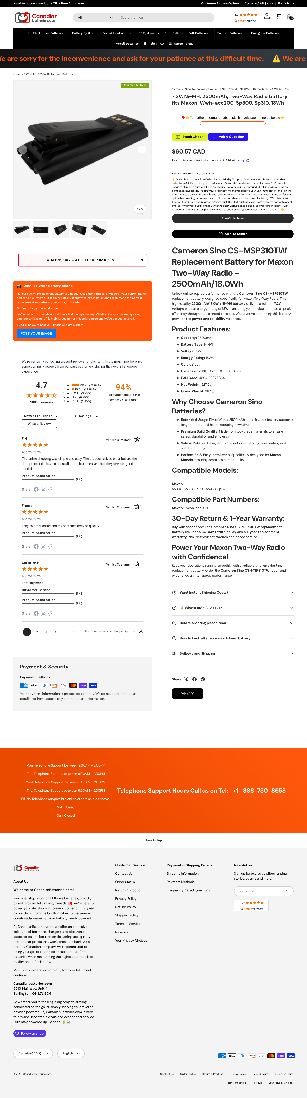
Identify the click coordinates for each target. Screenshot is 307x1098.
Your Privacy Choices (131, 940)
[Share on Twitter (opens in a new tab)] (43, 489)
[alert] (82, 260)
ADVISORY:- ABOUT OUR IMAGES (81, 260)
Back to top (153, 840)
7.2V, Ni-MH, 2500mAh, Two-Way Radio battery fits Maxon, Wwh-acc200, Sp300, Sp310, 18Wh (49, 74)
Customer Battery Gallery (220, 3)
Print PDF (187, 694)
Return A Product (128, 890)
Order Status (125, 882)
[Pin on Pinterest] (203, 679)
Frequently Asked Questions (188, 890)
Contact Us (123, 873)
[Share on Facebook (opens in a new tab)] (36, 490)
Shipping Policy (127, 915)
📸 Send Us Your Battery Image (45, 286)
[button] (278, 16)
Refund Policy (125, 907)
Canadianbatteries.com (37, 1074)
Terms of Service (128, 923)
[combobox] (143, 17)
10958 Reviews (45, 402)
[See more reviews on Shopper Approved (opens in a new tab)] (50, 490)
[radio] (82, 385)
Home (16, 74)
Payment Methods (181, 882)
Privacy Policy (126, 898)
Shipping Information (183, 873)
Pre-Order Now (233, 218)
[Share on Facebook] (194, 679)
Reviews (121, 932)
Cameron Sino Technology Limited (195, 89)
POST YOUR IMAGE (36, 333)
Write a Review (39, 424)
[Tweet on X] (186, 679)
